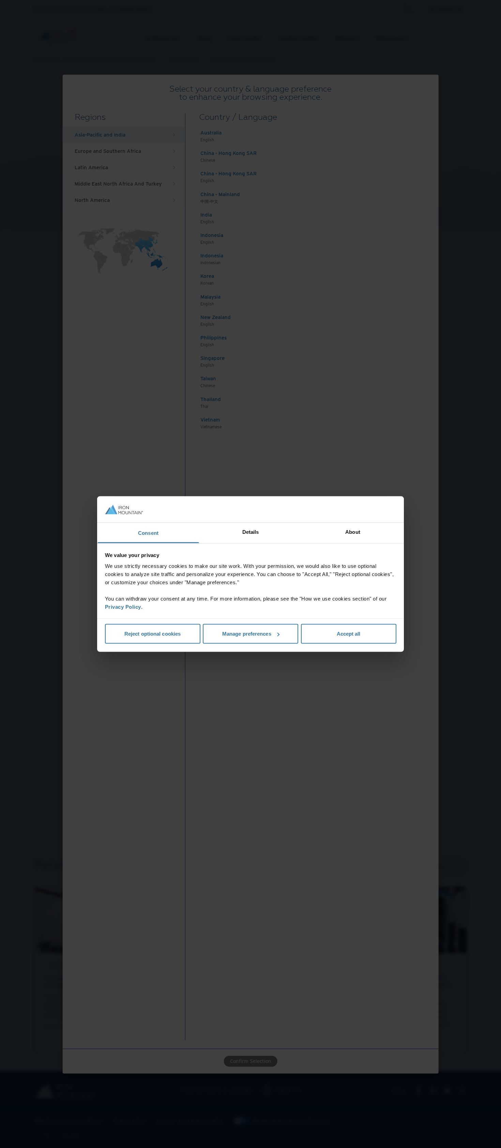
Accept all (349, 634)
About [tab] (352, 532)
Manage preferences (246, 634)
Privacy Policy (123, 606)
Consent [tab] (148, 533)
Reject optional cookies (152, 634)
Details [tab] (250, 532)
